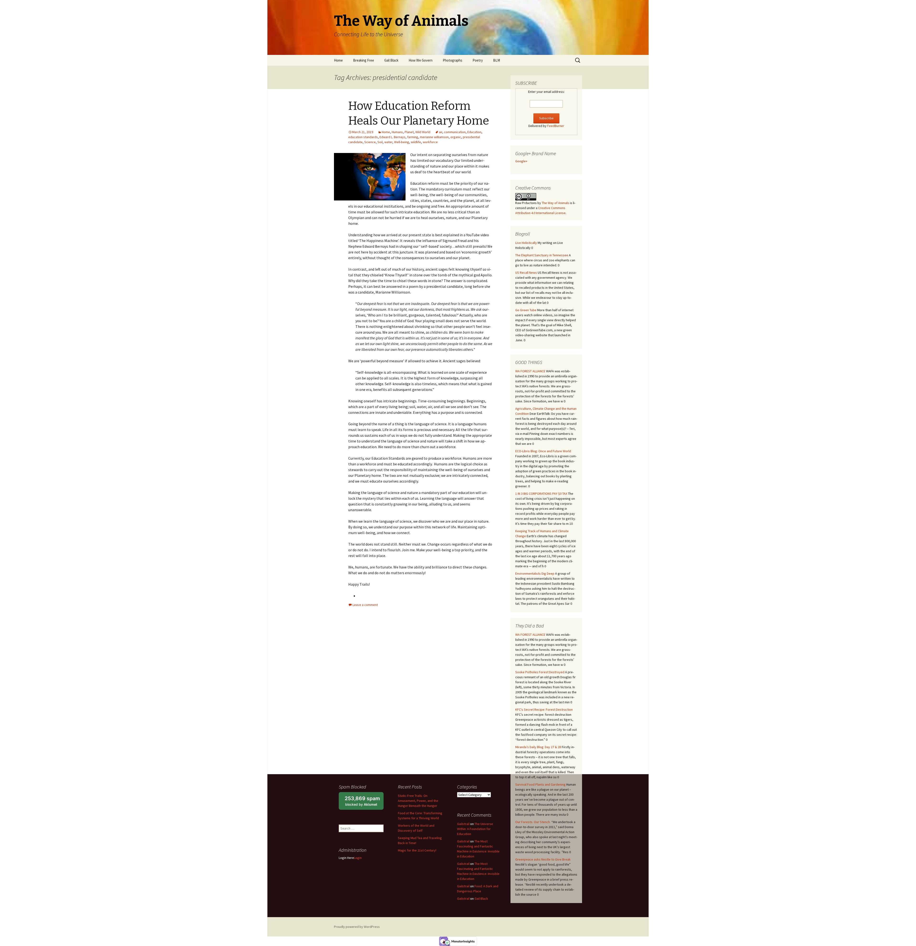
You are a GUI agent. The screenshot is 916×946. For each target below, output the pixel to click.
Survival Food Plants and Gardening (540, 784)
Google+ (521, 161)
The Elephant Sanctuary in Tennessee (541, 255)
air (440, 132)
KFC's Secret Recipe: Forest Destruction (544, 709)
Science (370, 142)
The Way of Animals (555, 203)
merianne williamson (434, 137)
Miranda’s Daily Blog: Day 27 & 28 (538, 747)
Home (338, 60)
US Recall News (526, 272)
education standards (363, 137)
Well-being (401, 142)
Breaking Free (363, 60)
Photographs (452, 60)
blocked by (364, 802)
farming (412, 137)
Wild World (422, 132)
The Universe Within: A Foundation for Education (475, 829)
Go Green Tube (525, 310)
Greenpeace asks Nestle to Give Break (543, 859)
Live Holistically (526, 243)
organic (455, 137)
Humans (397, 132)
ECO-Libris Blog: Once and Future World (543, 451)
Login (358, 858)
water (388, 142)
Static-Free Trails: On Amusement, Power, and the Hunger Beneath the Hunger (418, 801)
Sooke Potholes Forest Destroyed (539, 672)
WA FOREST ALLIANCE (530, 371)
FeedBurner (555, 126)
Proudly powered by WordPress (357, 927)
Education (474, 132)
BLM (496, 60)
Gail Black (391, 60)
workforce (430, 142)
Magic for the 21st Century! (417, 850)
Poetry (478, 60)
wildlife (416, 142)
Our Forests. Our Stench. (533, 822)
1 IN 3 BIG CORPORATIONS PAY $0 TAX (541, 493)
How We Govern (420, 60)
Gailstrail (463, 824)
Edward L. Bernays (393, 137)
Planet (409, 132)
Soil (380, 142)
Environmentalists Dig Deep (534, 573)
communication (455, 132)
